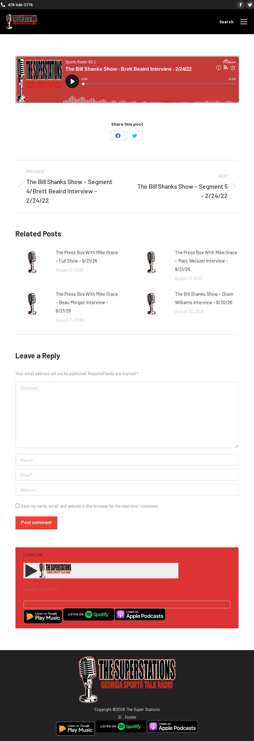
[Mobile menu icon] (244, 22)
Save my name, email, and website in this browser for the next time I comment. (90, 506)
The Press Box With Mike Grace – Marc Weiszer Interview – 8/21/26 (206, 260)
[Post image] (32, 262)
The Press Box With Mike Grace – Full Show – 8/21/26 (87, 256)
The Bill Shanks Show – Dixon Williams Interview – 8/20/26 (204, 298)
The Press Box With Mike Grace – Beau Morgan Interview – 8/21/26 (87, 302)
